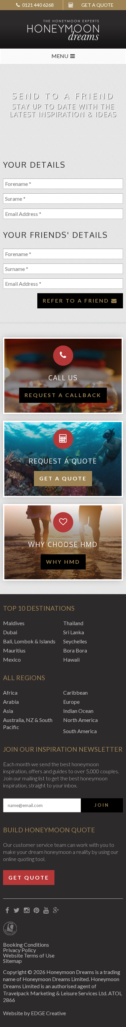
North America (80, 720)
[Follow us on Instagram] (26, 910)
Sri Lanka (73, 632)
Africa (10, 692)
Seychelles (75, 641)
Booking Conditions (26, 944)
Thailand (73, 623)
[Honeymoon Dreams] (63, 29)
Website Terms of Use (28, 955)
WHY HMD (63, 561)
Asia (8, 710)
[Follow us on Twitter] (16, 910)
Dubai (10, 632)
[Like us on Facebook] (7, 910)
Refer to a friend (77, 300)
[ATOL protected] (10, 929)
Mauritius (14, 650)
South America (80, 731)
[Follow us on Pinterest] (36, 910)
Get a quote (63, 478)
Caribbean (75, 692)
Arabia (11, 701)
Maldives (14, 623)
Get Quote (28, 877)
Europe (71, 701)
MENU (59, 56)
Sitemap (12, 960)
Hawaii (71, 659)
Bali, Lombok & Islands (29, 641)
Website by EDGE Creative (34, 1013)
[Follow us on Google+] (56, 910)
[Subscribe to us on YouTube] (46, 910)
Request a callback (63, 395)
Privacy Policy (19, 950)
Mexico (12, 659)
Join (101, 805)
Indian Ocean (78, 710)
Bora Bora (75, 650)
